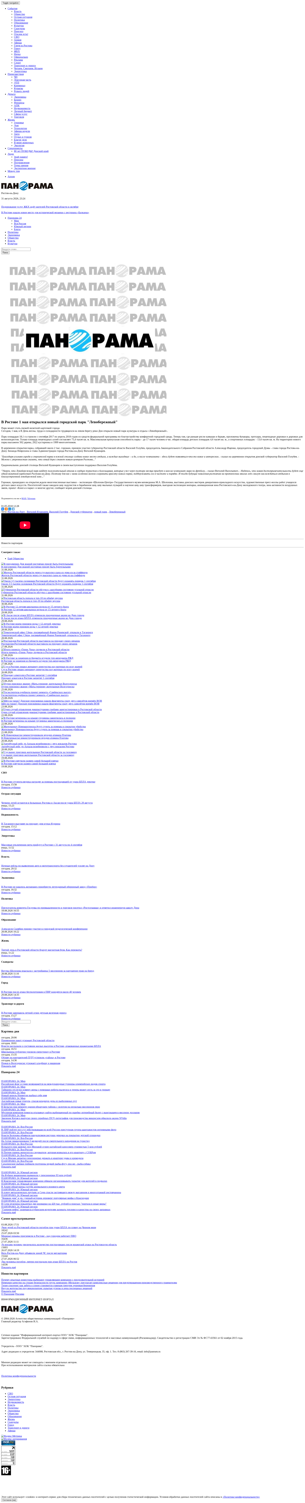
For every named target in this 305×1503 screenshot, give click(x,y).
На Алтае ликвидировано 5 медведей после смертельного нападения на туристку (45, 1141)
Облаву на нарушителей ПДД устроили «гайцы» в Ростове (33, 1057)
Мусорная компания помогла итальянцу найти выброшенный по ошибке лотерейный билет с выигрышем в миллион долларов (70, 1112)
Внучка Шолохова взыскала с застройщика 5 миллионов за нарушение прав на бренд (47, 970)
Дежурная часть (22, 79)
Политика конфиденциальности (18, 1376)
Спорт (17, 62)
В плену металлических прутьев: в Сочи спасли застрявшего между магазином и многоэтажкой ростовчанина (61, 1192)
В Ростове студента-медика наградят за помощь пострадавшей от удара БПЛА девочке (48, 781)
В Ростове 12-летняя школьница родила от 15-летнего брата (33, 609)
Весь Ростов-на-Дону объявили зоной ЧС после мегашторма (34, 1253)
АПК (17, 105)
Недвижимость (22, 108)
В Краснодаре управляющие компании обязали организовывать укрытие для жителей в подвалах (54, 1181)
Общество (19, 14)
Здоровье (19, 122)
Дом (16, 125)
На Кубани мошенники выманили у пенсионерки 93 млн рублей (36, 1175)
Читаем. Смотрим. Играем (28, 68)
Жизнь (11, 1419)
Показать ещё (8, 1066)
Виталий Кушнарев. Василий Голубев (47, 511)
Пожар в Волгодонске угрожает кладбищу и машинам (30, 1063)
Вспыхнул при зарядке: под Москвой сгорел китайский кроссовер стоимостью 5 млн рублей (51, 1146)
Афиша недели (22, 131)
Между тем (14, 171)
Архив (11, 176)
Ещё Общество (16, 558)
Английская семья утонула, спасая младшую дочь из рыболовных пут (39, 1101)
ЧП (15, 77)
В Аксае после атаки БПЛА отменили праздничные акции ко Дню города (41, 618)
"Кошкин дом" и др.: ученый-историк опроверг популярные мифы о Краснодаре (45, 1198)
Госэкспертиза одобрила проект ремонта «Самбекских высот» (35, 695)
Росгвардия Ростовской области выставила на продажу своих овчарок (39, 643)
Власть (17, 11)
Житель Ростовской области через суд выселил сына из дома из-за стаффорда (43, 575)
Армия (17, 40)
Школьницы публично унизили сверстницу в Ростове (30, 1051)
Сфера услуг (20, 114)
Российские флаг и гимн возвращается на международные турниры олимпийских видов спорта (53, 1084)
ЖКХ (17, 51)
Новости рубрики (10, 787)
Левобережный (117, 511)
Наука (17, 54)
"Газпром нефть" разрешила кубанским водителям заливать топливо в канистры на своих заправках (55, 1209)
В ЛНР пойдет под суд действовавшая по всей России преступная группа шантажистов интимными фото (58, 1129)
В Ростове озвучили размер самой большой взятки (28, 763)
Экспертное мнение (25, 168)
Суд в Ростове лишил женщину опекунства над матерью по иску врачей (40, 669)
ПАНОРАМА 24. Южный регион (19, 1172)
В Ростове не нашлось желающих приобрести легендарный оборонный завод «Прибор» (49, 886)
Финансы (19, 102)
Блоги (17, 229)
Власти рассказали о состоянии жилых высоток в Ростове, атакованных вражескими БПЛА (51, 1046)
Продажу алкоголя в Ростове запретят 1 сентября (27, 678)
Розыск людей (21, 91)
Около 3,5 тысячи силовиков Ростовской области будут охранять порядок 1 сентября (47, 584)
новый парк (100, 511)
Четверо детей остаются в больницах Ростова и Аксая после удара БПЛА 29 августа (47, 802)
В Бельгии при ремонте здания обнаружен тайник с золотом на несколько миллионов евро (50, 1106)
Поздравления (21, 162)
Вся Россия (20, 223)
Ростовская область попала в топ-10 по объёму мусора (30, 601)
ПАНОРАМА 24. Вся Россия (17, 1126)
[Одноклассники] (6, 509)
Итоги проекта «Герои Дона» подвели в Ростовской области (34, 652)
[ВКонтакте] (2, 509)
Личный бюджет (23, 111)
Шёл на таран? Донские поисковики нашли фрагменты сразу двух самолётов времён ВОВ (50, 703)
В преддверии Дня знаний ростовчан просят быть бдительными (36, 566)
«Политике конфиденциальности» (241, 1497)
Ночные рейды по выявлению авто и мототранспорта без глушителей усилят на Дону (48, 865)
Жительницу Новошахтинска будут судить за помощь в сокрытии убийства (42, 729)
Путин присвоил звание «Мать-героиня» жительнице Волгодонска (37, 686)
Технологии (20, 128)
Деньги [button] (12, 94)
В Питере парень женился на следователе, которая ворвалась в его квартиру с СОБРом (48, 1152)
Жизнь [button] (11, 119)
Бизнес (17, 99)
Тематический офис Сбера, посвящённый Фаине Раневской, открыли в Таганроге (45, 635)
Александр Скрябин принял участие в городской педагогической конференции (44, 928)
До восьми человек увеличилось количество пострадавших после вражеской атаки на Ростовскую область (59, 1244)
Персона (18, 159)
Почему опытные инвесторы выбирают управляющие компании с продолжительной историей (52, 1279)
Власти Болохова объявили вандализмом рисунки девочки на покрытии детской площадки (50, 1135)
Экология (19, 145)
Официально (21, 57)
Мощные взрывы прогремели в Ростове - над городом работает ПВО (38, 1236)
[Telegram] (13, 509)
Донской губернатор (81, 511)
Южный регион (22, 226)
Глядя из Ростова (23, 45)
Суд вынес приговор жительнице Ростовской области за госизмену (37, 755)
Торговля (19, 117)
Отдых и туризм (23, 137)
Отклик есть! (21, 34)
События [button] (12, 8)
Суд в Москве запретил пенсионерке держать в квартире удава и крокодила (42, 1158)
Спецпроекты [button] (15, 148)
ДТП (16, 82)
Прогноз (18, 31)
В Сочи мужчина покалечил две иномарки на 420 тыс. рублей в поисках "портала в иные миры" (54, 1203)
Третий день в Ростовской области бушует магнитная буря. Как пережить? (41, 950)
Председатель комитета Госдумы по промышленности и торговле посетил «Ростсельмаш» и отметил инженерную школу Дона (70, 907)
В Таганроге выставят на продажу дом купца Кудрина (30, 823)
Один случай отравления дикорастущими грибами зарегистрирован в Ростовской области (50, 712)
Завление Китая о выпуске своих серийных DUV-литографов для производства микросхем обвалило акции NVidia (64, 1118)
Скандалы (19, 28)
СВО (16, 37)
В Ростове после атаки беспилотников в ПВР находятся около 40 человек (41, 992)
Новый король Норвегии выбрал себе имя (24, 1095)
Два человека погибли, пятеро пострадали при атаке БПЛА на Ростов (39, 1261)
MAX (24, 498)
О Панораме (8, 1294)
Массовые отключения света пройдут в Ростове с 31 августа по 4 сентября (41, 844)
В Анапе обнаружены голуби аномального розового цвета (33, 1186)
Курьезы (18, 88)
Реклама (18, 59)
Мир (16, 220)
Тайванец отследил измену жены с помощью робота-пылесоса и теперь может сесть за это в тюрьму (55, 1089)
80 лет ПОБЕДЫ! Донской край (31, 151)
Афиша (18, 42)
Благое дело (20, 139)
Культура (19, 25)
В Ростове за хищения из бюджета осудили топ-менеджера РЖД (36, 661)
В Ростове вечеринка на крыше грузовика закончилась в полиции (37, 720)
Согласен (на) (9, 1500)
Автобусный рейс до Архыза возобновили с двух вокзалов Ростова (37, 746)
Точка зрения (21, 165)
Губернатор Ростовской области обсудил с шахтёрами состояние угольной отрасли (46, 592)
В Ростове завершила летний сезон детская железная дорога (33, 1012)
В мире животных (24, 142)
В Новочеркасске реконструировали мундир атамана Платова (34, 738)
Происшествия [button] (16, 74)
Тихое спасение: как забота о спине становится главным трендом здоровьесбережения (48, 1285)
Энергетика (20, 71)
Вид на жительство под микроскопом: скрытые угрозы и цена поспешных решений (46, 1288)
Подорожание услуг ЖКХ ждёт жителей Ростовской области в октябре (39, 206)
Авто (17, 134)
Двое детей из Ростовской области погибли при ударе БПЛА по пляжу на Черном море (48, 1227)
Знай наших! (21, 156)
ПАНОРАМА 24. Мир (13, 1081)
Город (17, 48)
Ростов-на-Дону (16, 511)
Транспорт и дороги (25, 65)
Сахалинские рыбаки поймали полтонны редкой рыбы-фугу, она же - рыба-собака (46, 1164)
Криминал (19, 85)
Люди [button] (11, 154)
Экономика (20, 97)
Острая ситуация (23, 17)
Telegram (31, 498)
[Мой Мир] (9, 509)
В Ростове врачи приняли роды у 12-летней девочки (29, 626)
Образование (21, 22)
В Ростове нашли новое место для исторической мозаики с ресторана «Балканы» (45, 212)
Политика (19, 20)
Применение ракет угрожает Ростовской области (27, 1040)
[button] (15, 218)
